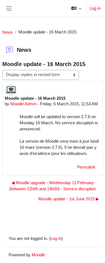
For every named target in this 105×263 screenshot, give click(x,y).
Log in (95, 8)
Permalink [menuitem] (86, 167)
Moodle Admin (23, 103)
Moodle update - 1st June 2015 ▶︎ (68, 199)
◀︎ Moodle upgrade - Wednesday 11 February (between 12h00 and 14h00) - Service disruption (52, 186)
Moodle (38, 254)
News (7, 32)
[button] (76, 8)
